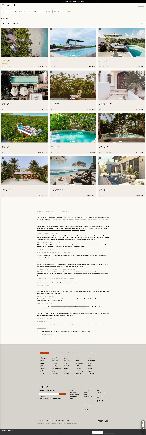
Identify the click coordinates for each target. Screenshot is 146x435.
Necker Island (54, 362)
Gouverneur (66, 373)
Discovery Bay (67, 360)
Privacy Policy (59, 398)
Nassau (41, 365)
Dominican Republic (56, 368)
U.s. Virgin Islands (91, 373)
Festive (85, 394)
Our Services (73, 392)
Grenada (66, 357)
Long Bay (90, 367)
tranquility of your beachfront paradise (47, 258)
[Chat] (143, 425)
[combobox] (3, 11)
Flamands (66, 371)
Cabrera (53, 370)
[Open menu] (3, 5)
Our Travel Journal (74, 396)
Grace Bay (90, 363)
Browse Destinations (88, 388)
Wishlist (85, 392)
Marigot (77, 360)
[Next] (97, 1)
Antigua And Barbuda (44, 362)
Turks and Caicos (88, 409)
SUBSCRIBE (63, 393)
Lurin (77, 358)
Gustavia (66, 375)
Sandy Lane (42, 370)
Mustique (89, 358)
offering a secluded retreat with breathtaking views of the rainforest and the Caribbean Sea (87, 264)
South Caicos (90, 370)
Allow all (97, 432)
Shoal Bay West (43, 358)
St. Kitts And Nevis (79, 363)
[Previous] (49, 1)
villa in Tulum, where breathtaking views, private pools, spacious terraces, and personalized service (70, 226)
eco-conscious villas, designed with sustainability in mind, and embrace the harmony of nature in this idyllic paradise (61, 230)
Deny (109, 432)
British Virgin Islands (56, 357)
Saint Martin (78, 368)
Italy (85, 403)
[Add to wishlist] (3, 29)
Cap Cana (54, 371)
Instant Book (86, 390)
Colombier (66, 370)
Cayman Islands (55, 367)
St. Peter (42, 373)
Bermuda (42, 375)
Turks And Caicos (91, 360)
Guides (71, 398)
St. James (42, 371)
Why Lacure (72, 388)
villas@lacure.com (101, 395)
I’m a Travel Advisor (43, 396)
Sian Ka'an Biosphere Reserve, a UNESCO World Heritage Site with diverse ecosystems (70, 306)
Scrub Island (54, 363)
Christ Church (43, 368)
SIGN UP (82, 1)
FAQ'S (98, 397)
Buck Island (54, 358)
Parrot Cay (90, 368)
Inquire (141, 5)
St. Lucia (77, 365)
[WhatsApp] (143, 422)
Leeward (89, 365)
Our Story (72, 390)
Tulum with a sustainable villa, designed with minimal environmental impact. (70, 271)
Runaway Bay (66, 365)
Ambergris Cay (91, 362)
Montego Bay (66, 362)
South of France (88, 405)
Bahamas (42, 363)
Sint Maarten (78, 370)
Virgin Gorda (54, 365)
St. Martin (78, 367)
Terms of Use (46, 421)
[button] (70, 55)
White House (66, 367)
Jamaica (66, 358)
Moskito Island (55, 360)
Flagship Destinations (88, 399)
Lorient (77, 357)
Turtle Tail (90, 371)
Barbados (42, 367)
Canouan (89, 357)
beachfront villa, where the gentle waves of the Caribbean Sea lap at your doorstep (80, 255)
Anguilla (42, 357)
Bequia (77, 375)
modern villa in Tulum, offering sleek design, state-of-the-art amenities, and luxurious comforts (75, 280)
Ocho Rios (66, 363)
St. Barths (66, 368)
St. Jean (77, 362)
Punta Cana (54, 375)
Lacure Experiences (74, 394)
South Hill (42, 360)
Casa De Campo (55, 373)
